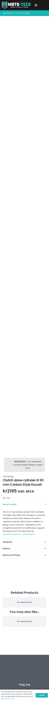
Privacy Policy (9, 699)
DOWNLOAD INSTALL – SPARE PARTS (19, 534)
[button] (36, 5)
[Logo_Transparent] (16, 5)
